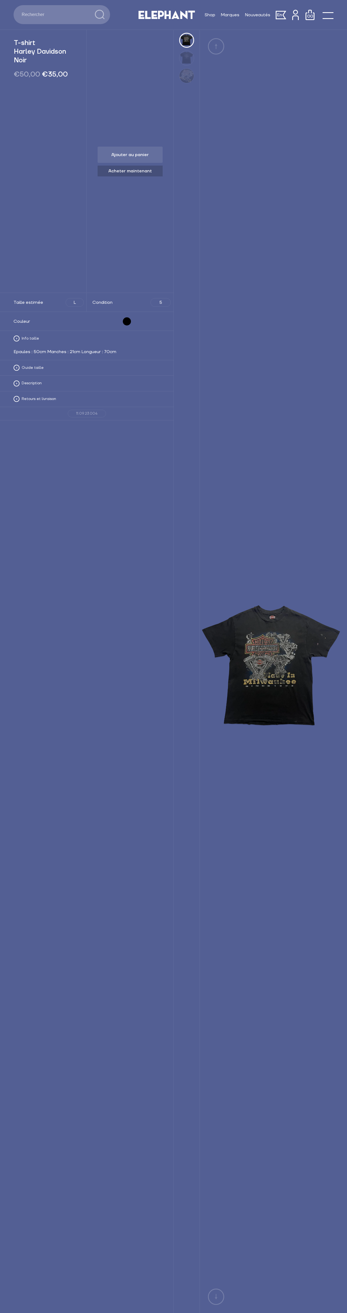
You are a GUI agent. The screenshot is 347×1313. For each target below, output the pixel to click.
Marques (230, 15)
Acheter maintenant (130, 171)
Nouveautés (257, 15)
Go (100, 15)
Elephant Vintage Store (166, 14)
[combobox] (54, 14)
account (295, 15)
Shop (210, 15)
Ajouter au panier (130, 154)
